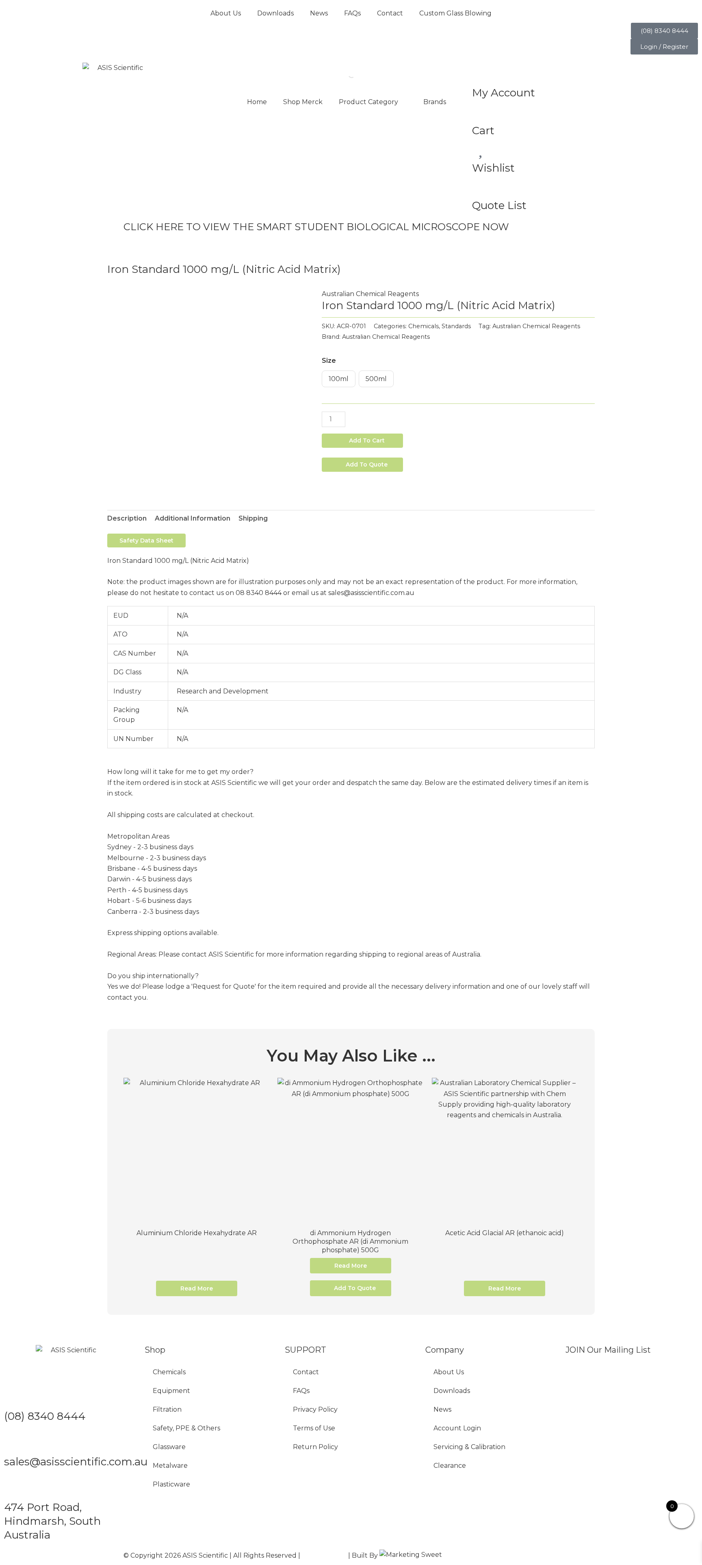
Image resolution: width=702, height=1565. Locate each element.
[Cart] (482, 110)
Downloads (275, 13)
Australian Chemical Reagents (370, 294)
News (319, 13)
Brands (434, 102)
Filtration (167, 1409)
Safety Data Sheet (146, 540)
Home (257, 102)
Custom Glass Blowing (455, 13)
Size (329, 360)
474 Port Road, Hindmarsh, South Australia (52, 1521)
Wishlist (493, 167)
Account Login (457, 1428)
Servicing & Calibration (469, 1447)
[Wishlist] (482, 147)
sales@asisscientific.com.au (75, 1461)
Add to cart (367, 440)
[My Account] (482, 73)
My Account (503, 92)
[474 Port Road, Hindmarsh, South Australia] (14, 1487)
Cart (483, 130)
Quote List (499, 205)
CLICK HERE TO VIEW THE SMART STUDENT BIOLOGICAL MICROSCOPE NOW (316, 227)
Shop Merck (303, 102)
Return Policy (315, 1447)
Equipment (171, 1391)
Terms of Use (314, 1428)
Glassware (169, 1447)
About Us (225, 13)
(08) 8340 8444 (44, 1416)
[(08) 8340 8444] (14, 1396)
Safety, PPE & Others (186, 1428)
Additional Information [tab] (192, 518)
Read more (196, 1288)
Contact (390, 13)
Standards (456, 326)
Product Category (368, 102)
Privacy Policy (315, 1409)
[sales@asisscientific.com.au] (14, 1442)
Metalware (170, 1465)
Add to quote (367, 464)
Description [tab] (127, 518)
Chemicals (423, 326)
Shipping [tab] (253, 518)
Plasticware (171, 1484)
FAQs (352, 13)
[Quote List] (482, 185)
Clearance (449, 1465)
